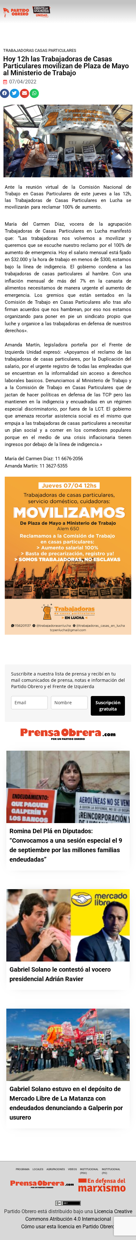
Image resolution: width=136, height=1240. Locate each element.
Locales (38, 1169)
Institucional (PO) (111, 1171)
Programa (22, 1169)
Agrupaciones (55, 1169)
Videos (72, 1169)
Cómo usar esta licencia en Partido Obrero (68, 1227)
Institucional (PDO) (89, 1171)
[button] (4, 93)
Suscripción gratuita (108, 705)
